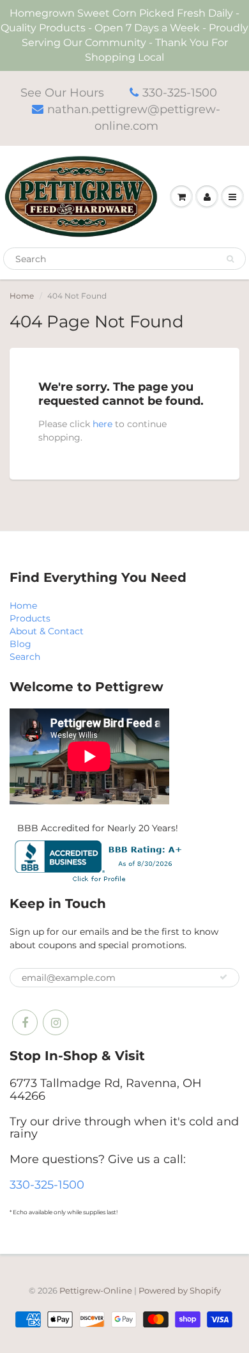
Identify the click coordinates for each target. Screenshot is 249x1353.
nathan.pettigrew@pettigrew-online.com (133, 117)
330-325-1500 (179, 93)
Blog (20, 644)
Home (22, 296)
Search (25, 656)
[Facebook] (25, 1022)
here (102, 424)
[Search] (230, 259)
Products (30, 618)
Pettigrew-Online (95, 1290)
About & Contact (47, 631)
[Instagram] (55, 1022)
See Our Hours (62, 93)
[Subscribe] (223, 977)
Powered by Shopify (180, 1290)
